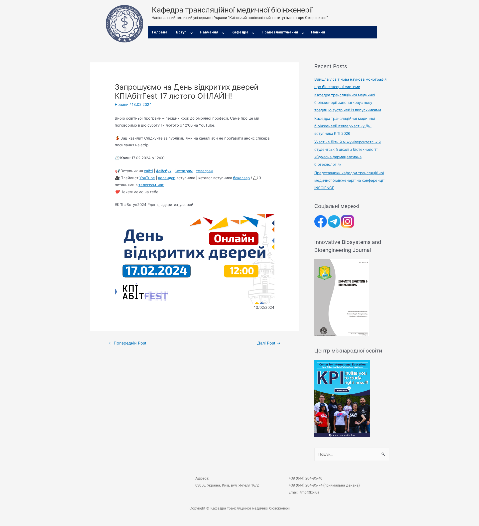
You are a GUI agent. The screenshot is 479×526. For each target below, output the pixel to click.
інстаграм (184, 171)
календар (166, 177)
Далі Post (268, 343)
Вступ (181, 32)
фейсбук (163, 171)
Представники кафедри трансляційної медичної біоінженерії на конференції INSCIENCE (349, 180)
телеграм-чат (151, 184)
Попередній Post (127, 343)
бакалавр (241, 177)
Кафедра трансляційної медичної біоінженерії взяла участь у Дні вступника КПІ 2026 (344, 126)
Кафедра (240, 32)
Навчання (209, 32)
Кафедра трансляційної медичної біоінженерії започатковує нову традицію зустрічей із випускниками (347, 102)
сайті (148, 171)
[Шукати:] (351, 454)
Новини (318, 32)
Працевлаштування (280, 32)
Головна (159, 32)
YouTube (147, 177)
